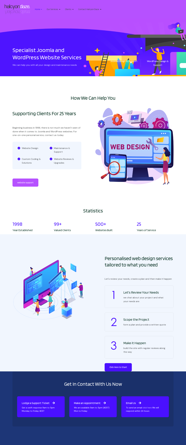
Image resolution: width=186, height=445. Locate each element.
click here (147, 407)
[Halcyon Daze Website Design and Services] (17, 9)
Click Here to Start (118, 367)
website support (25, 182)
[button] (38, 9)
